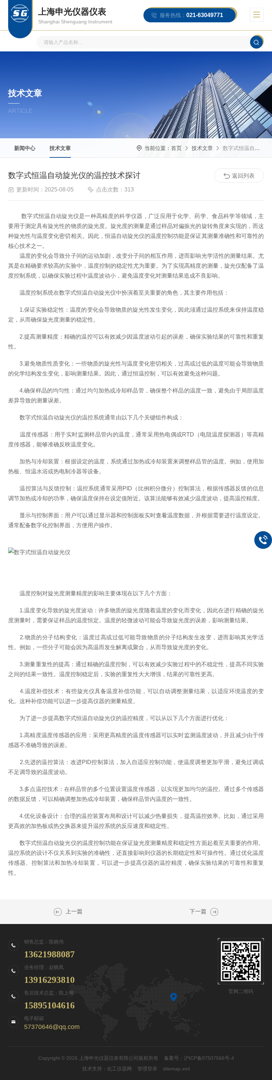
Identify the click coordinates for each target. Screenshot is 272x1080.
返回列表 (243, 176)
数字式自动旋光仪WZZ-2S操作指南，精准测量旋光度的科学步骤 (57, 912)
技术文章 (60, 148)
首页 (176, 148)
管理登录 (147, 1068)
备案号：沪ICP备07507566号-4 (199, 1058)
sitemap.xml (176, 1068)
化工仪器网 (119, 1068)
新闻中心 (24, 148)
